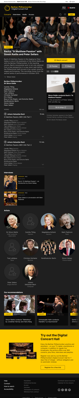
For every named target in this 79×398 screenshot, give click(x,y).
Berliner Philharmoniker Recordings (37, 1)
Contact (7, 383)
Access (31, 14)
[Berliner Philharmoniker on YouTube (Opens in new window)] (59, 390)
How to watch (9, 386)
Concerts (7, 14)
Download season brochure (66, 380)
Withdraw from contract (31, 392)
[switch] (42, 136)
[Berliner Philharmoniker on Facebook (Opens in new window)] (62, 390)
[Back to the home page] (18, 8)
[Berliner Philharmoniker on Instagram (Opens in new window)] (69, 390)
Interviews (17, 14)
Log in (71, 14)
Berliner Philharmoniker (10, 1)
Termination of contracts (31, 389)
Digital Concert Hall (22, 1)
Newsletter (27, 380)
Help (67, 1)
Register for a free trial (53, 367)
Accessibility (8, 389)
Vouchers (27, 387)
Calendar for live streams (66, 383)
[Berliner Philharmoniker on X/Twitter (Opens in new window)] (66, 390)
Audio (24, 14)
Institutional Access (30, 383)
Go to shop (60, 107)
